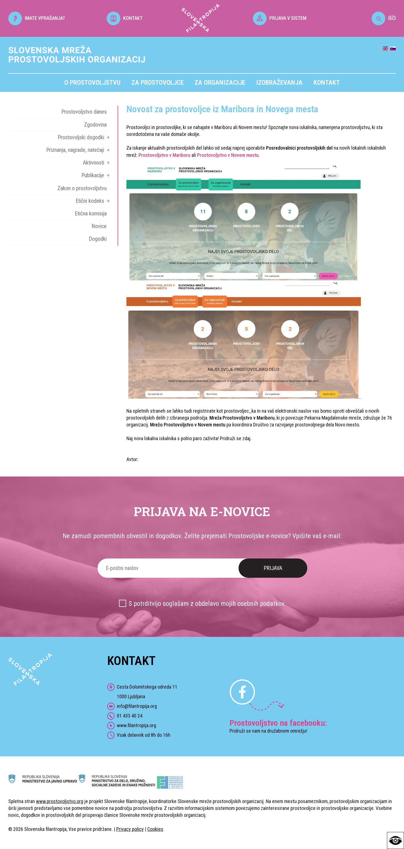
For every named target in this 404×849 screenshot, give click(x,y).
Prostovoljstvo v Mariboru (164, 155)
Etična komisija (91, 213)
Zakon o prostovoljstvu (82, 188)
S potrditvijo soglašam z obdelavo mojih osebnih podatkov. (207, 603)
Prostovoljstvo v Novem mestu (228, 155)
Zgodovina (95, 124)
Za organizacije (220, 82)
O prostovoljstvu (92, 82)
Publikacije (92, 175)
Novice (99, 226)
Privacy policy (130, 829)
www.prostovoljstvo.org (59, 801)
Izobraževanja (279, 82)
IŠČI (392, 18)
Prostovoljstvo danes (84, 111)
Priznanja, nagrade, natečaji (75, 150)
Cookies (155, 829)
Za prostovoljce (157, 82)
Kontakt (327, 82)
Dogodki (98, 238)
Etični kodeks (90, 201)
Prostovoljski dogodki (81, 137)
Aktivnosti (93, 162)
